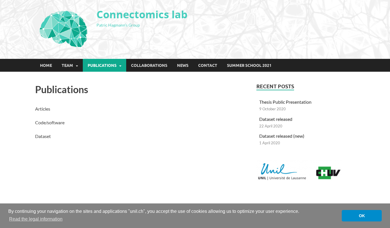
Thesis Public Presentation (285, 102)
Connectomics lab (142, 14)
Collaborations (149, 65)
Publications (102, 65)
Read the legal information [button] (36, 219)
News (182, 65)
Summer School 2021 (249, 65)
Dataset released (275, 119)
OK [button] (362, 215)
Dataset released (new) (281, 136)
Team (67, 65)
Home (46, 65)
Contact (207, 65)
